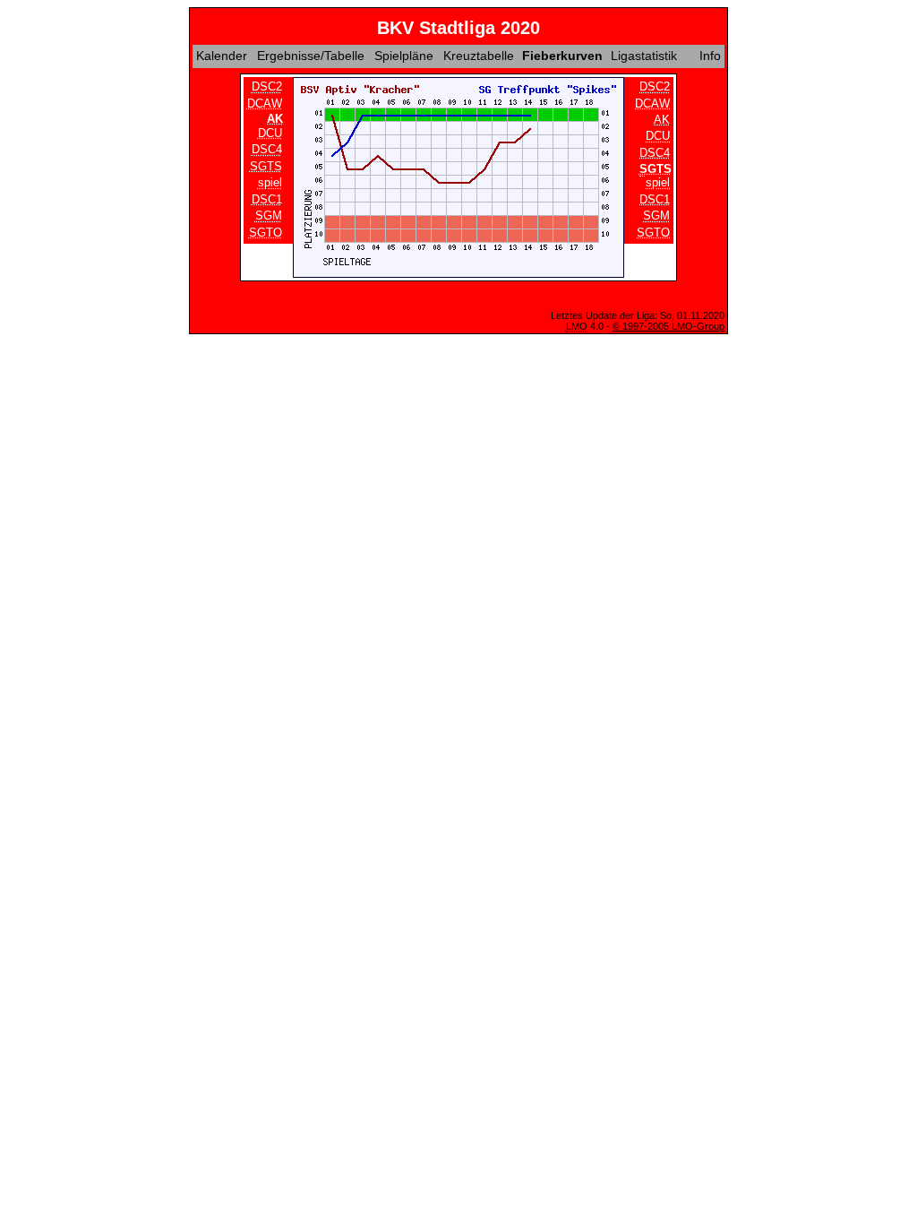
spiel (270, 183)
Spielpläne (403, 55)
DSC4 (267, 150)
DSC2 (267, 86)
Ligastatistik (644, 55)
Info (710, 55)
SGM (268, 215)
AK (662, 119)
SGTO (265, 232)
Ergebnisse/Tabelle (310, 55)
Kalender (221, 55)
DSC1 (267, 199)
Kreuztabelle (478, 55)
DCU (270, 133)
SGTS (266, 166)
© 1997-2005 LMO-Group (668, 326)
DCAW (264, 103)
